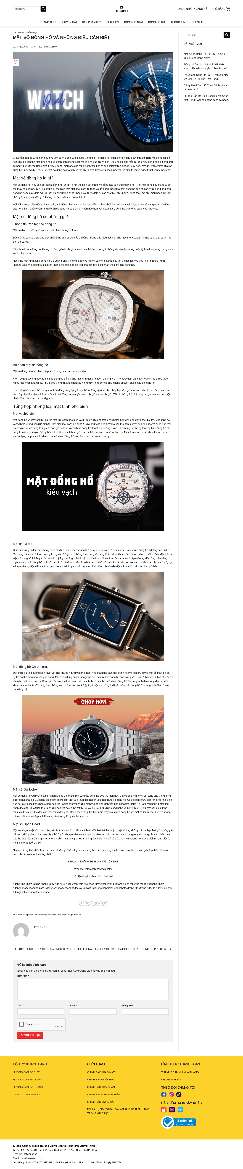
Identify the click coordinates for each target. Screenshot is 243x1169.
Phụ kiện (113, 22)
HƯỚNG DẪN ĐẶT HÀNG (28, 1087)
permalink (76, 915)
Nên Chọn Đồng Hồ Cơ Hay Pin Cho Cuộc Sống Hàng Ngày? (204, 55)
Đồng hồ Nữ (156, 22)
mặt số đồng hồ (146, 157)
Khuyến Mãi (69, 22)
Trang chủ (48, 22)
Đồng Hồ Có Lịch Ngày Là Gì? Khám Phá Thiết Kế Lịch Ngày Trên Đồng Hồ (205, 66)
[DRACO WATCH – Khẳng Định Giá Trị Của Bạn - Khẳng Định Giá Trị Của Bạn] (121, 9)
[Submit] (227, 35)
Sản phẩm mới (91, 22)
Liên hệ (198, 22)
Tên (20, 1005)
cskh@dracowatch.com (31, 1158)
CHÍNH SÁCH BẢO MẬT (101, 1072)
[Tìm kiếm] (43, 9)
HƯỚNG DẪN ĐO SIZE (26, 1072)
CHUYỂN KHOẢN (171, 1079)
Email (73, 1005)
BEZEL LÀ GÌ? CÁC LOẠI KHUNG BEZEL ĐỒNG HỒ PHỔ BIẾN (131, 949)
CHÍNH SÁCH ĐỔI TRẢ (100, 1079)
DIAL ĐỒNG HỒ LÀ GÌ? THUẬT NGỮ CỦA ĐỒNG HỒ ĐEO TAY (55, 949)
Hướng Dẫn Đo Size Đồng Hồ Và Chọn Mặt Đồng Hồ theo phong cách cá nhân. (206, 97)
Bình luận (23, 975)
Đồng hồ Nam (133, 22)
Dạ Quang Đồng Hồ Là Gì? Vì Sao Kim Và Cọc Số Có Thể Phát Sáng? (206, 76)
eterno (52, 47)
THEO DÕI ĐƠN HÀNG (26, 1094)
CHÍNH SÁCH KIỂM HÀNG (102, 1102)
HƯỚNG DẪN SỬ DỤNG (27, 1079)
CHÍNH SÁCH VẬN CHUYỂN (103, 1094)
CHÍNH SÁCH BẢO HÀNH (102, 1087)
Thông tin (178, 22)
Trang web (127, 1005)
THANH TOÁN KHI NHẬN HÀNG (180, 1072)
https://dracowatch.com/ (98, 869)
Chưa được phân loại (25, 33)
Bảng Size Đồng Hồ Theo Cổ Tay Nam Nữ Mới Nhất (206, 87)
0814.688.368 (30, 1154)
